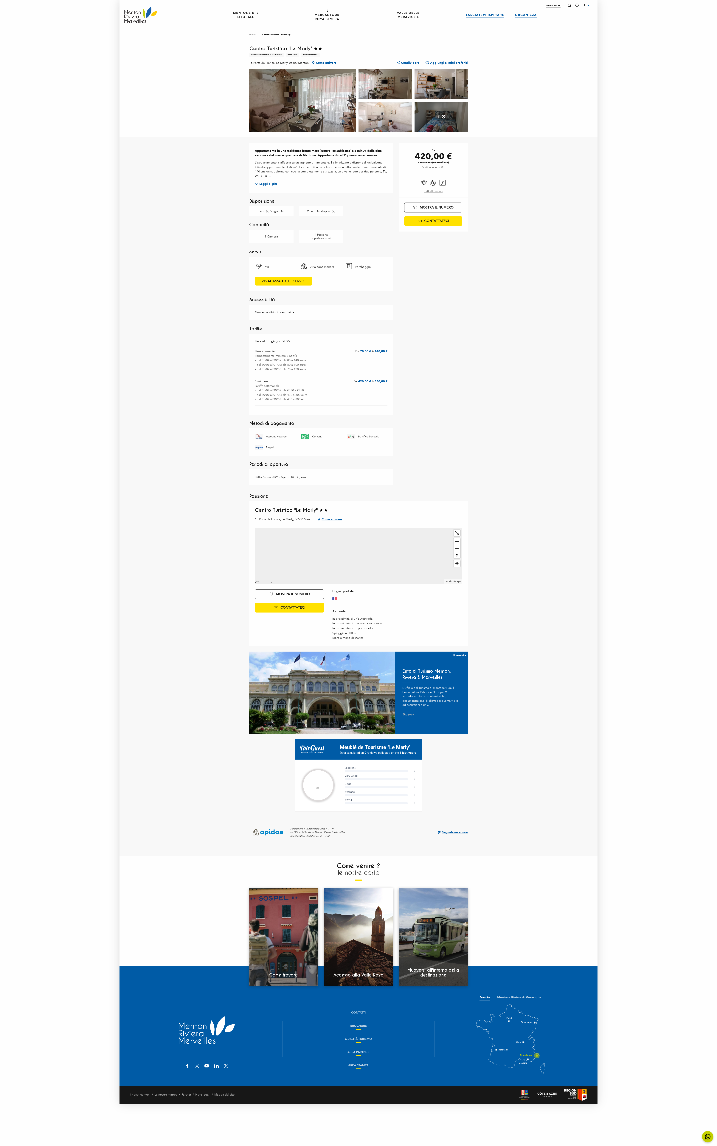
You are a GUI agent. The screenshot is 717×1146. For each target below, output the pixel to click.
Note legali (202, 1095)
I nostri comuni (140, 1095)
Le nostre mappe (165, 1095)
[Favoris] (577, 5)
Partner (186, 1095)
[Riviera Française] (524, 1095)
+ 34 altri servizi (433, 191)
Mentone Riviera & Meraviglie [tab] (519, 997)
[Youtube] (207, 1066)
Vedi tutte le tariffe (433, 167)
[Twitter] (226, 1066)
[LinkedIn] (216, 1066)
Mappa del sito (224, 1095)
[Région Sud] (575, 1095)
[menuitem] (140, 14)
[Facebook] (187, 1066)
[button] (569, 5)
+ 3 (441, 116)
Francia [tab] (484, 997)
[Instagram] (197, 1066)
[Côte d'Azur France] (547, 1095)
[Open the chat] (707, 1136)
